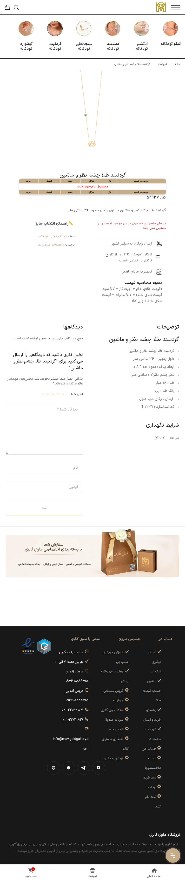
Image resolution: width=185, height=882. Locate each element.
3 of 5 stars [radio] (53, 394)
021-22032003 (73, 710)
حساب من (149, 748)
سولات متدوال (114, 719)
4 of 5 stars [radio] (48, 394)
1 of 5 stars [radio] (63, 394)
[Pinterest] (53, 767)
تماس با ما (116, 729)
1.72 (156, 437)
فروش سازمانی (114, 690)
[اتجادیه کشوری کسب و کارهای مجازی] (44, 646)
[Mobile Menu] (175, 7)
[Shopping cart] (7, 9)
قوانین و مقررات (113, 758)
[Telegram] (83, 767)
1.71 (163, 437)
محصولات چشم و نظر (50, 245)
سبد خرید (149, 777)
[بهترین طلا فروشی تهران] (28, 646)
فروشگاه (162, 64)
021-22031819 (74, 719)
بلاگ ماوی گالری (113, 710)
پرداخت (150, 787)
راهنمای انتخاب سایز (52, 223)
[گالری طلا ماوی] (161, 7)
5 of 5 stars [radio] (43, 394)
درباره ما (118, 700)
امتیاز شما (77, 394)
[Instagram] (98, 767)
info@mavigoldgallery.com (70, 739)
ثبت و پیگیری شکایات (154, 662)
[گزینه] (158, 748)
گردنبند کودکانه (48, 236)
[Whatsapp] (68, 767)
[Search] (16, 7)
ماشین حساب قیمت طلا (152, 691)
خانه (177, 64)
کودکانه (62, 236)
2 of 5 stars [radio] (58, 394)
